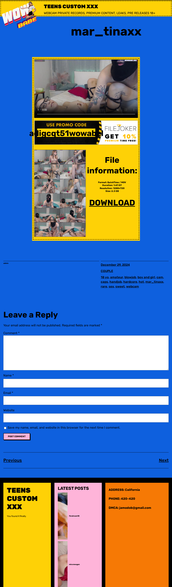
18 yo (105, 277)
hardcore (130, 282)
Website (8, 410)
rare (104, 286)
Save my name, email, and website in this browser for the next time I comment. (64, 427)
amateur (116, 277)
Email (8, 393)
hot (141, 282)
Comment (11, 333)
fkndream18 (74, 516)
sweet (120, 286)
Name (8, 375)
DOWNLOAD (112, 202)
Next (164, 460)
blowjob (130, 277)
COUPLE (107, 271)
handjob (116, 282)
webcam (132, 286)
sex (111, 286)
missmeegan (74, 564)
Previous (12, 460)
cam (160, 277)
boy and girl (146, 277)
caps (104, 282)
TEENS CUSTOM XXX (71, 6)
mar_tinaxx (154, 282)
